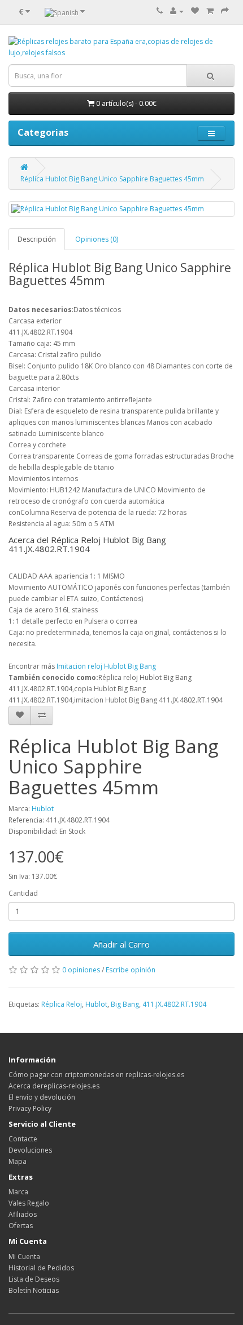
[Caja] (225, 11)
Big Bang (125, 1004)
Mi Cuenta (24, 1256)
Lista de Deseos (33, 1279)
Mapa (17, 1161)
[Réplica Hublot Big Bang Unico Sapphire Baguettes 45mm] (121, 208)
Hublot (43, 808)
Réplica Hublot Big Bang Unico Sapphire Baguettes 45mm (112, 179)
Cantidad (23, 893)
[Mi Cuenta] (177, 11)
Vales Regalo (28, 1203)
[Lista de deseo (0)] (195, 11)
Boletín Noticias (33, 1290)
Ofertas (20, 1225)
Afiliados (22, 1214)
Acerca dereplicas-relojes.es (53, 1086)
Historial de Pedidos (41, 1268)
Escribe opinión (130, 970)
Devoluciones (30, 1150)
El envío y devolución (41, 1097)
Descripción (37, 239)
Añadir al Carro (121, 944)
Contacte (22, 1139)
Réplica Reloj (61, 1004)
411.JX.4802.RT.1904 (174, 1004)
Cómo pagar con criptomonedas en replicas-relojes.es (96, 1074)
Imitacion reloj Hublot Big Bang (106, 666)
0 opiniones (81, 970)
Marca (18, 1192)
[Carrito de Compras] (210, 11)
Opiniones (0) (96, 239)
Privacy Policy (29, 1108)
